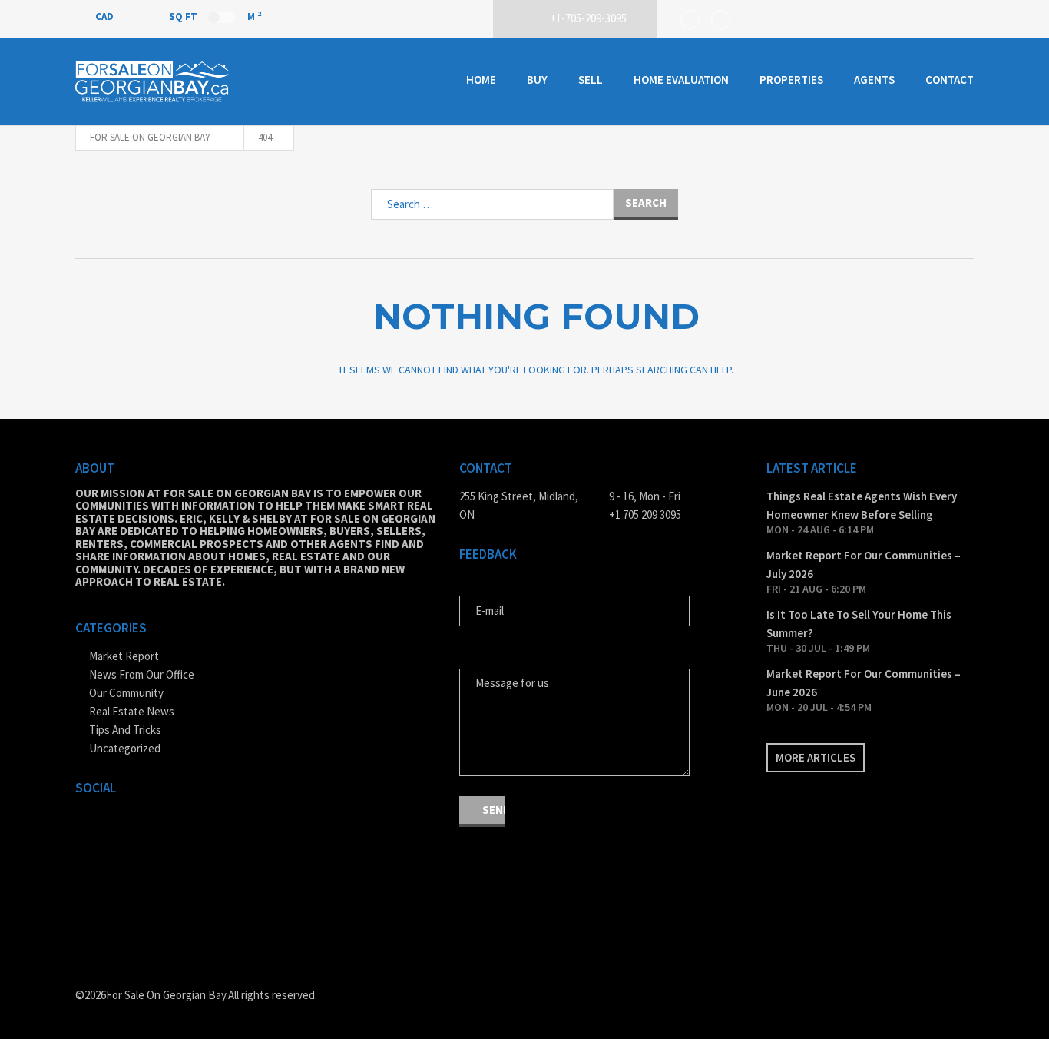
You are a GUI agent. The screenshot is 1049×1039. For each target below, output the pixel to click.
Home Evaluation (681, 79)
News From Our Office (141, 674)
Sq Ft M (215, 16)
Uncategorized (124, 748)
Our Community (126, 692)
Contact (949, 79)
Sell (590, 79)
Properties (791, 79)
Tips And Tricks (125, 729)
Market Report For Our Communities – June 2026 (863, 682)
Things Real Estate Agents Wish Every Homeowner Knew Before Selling (861, 505)
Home (481, 79)
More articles (815, 757)
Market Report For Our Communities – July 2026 (863, 564)
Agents (874, 79)
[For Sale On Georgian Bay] (152, 81)
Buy (537, 79)
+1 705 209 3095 (645, 514)
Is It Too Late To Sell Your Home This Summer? (858, 623)
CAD (105, 16)
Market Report (124, 656)
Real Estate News (131, 711)
